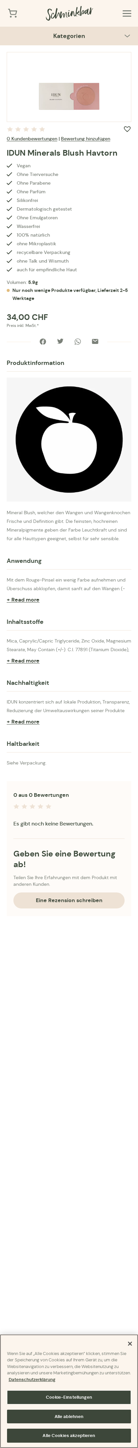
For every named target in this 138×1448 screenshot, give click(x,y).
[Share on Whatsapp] (78, 342)
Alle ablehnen (69, 1416)
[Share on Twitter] (60, 342)
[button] (127, 129)
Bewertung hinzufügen (85, 139)
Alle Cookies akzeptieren (69, 1435)
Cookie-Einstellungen (69, 1397)
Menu (127, 13)
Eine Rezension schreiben (69, 900)
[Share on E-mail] (95, 342)
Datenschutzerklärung (32, 1379)
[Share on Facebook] (43, 342)
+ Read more (23, 599)
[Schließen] (130, 1343)
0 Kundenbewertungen (32, 139)
